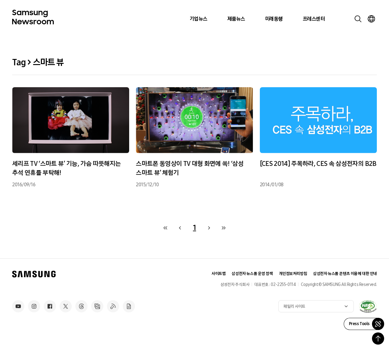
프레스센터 (314, 18)
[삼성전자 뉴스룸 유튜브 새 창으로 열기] (18, 306)
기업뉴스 (198, 18)
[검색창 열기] (358, 18)
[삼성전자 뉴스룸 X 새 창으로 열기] (66, 306)
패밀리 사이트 (294, 306)
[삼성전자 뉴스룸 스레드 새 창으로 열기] (81, 306)
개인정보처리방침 (293, 273)
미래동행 (274, 18)
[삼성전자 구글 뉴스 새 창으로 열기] (129, 306)
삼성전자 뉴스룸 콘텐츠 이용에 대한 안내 (345, 273)
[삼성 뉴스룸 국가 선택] (371, 18)
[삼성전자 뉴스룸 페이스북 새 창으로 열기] (50, 306)
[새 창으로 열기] (368, 306)
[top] (378, 338)
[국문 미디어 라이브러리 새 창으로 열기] (97, 306)
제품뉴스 (236, 18)
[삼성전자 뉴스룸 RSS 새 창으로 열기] (113, 306)
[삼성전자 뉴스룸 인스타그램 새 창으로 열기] (34, 306)
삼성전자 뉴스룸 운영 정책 (252, 273)
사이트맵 (218, 273)
